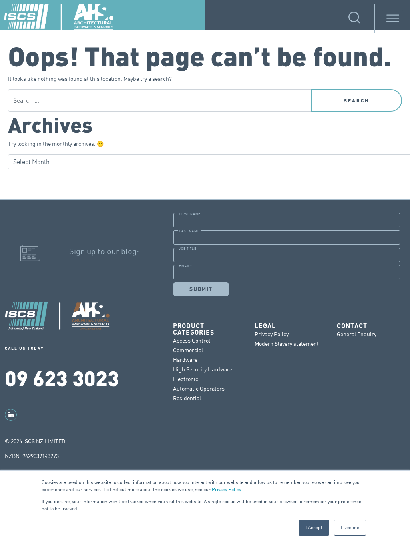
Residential (187, 398)
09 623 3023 (62, 377)
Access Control (191, 340)
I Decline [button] (350, 527)
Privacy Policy (226, 489)
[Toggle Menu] (392, 18)
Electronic (185, 378)
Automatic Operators (199, 388)
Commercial (188, 350)
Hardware (185, 359)
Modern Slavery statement (287, 343)
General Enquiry (356, 334)
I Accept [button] (313, 527)
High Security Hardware (202, 369)
